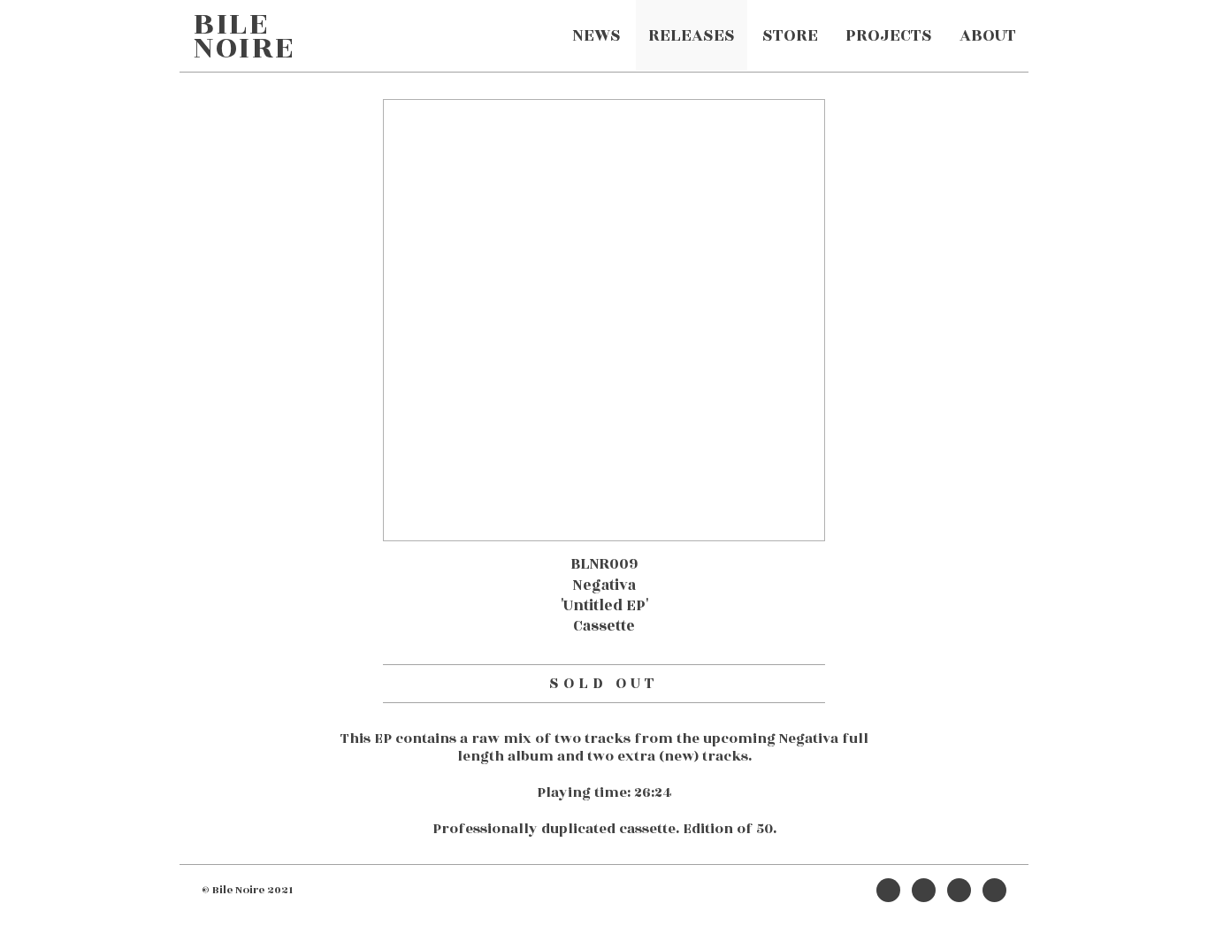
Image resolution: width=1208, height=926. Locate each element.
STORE (790, 35)
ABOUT (988, 35)
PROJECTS (888, 35)
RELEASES (691, 35)
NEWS (596, 35)
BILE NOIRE (244, 36)
